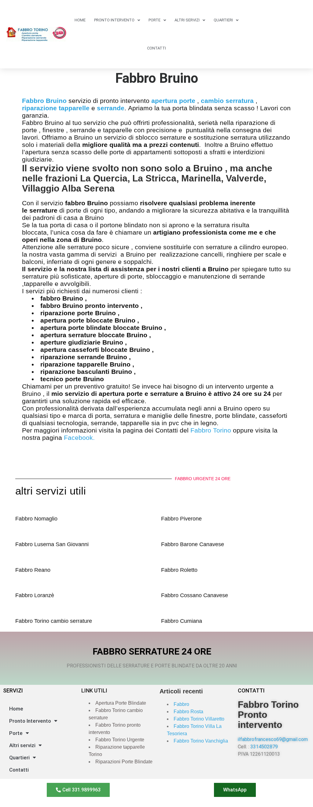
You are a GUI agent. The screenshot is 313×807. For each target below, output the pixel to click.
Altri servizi (187, 20)
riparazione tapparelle (56, 107)
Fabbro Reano (32, 570)
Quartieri (223, 20)
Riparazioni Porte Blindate (124, 761)
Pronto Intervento (114, 20)
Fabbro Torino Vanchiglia (201, 740)
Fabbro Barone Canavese (192, 544)
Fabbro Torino (211, 430)
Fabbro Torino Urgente (119, 739)
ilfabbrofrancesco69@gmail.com (273, 739)
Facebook (78, 437)
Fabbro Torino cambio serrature (53, 621)
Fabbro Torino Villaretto (199, 718)
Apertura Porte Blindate (120, 703)
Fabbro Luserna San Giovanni (52, 544)
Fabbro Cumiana (181, 621)
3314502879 (264, 747)
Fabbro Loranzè (34, 595)
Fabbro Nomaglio (36, 519)
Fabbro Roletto (179, 570)
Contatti (156, 48)
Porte (154, 20)
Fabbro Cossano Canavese (194, 595)
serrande (110, 107)
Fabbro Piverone (181, 519)
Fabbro (181, 704)
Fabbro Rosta (188, 711)
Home (80, 20)
